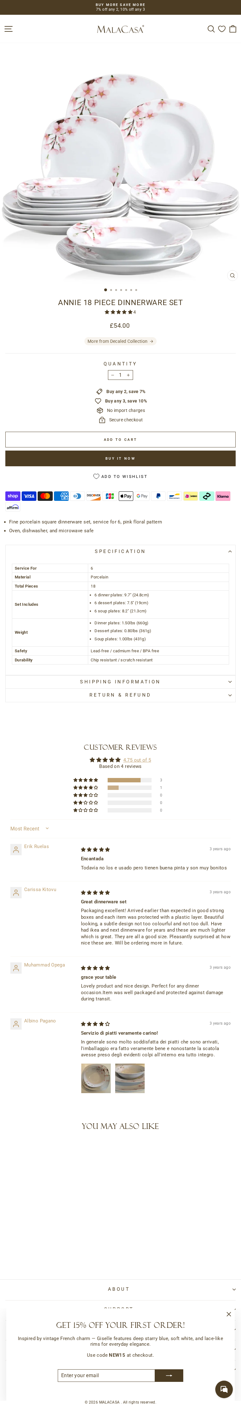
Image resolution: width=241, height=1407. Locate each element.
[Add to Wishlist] (12, 1147)
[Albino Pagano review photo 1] (96, 1078)
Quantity (120, 364)
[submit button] (169, 1375)
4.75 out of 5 (137, 760)
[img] (95, 849)
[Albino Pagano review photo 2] (130, 1078)
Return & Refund (120, 695)
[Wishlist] (222, 29)
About (119, 1289)
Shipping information (120, 682)
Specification (120, 551)
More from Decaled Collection (117, 341)
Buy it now (120, 459)
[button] (119, 312)
